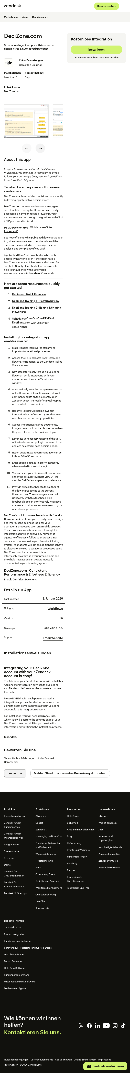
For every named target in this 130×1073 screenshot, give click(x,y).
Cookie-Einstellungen (85, 1059)
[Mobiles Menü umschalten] (123, 6)
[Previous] (26, 148)
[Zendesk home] (12, 6)
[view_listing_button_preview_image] (26, 121)
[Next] (40, 148)
